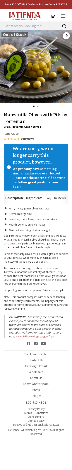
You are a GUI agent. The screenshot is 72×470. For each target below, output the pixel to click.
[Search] (64, 26)
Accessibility (36, 417)
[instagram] (36, 343)
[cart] (53, 16)
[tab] (14, 198)
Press (36, 390)
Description (14, 198)
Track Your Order (36, 354)
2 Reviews (27, 139)
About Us (36, 378)
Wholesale (36, 372)
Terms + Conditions (36, 413)
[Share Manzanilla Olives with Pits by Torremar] (66, 35)
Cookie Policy (36, 420)
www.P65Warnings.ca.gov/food (35, 336)
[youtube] (43, 343)
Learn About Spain (36, 384)
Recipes (36, 396)
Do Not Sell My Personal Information (36, 424)
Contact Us (36, 360)
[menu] (63, 16)
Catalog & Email (36, 366)
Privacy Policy (36, 409)
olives (13, 243)
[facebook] (28, 343)
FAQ (48, 198)
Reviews (60, 198)
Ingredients (34, 198)
